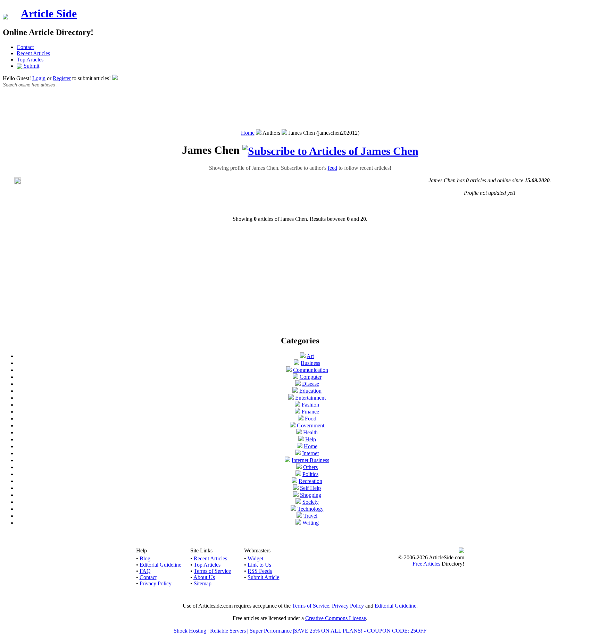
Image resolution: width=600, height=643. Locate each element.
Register (62, 78)
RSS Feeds (260, 571)
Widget (255, 558)
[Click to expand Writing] (298, 523)
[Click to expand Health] (299, 432)
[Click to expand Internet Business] (287, 460)
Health (310, 432)
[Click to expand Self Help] (296, 488)
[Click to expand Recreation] (294, 481)
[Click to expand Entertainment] (291, 398)
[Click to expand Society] (298, 502)
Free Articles (426, 564)
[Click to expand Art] (303, 356)
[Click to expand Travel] (299, 516)
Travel (310, 516)
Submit (30, 66)
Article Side (49, 13)
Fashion (310, 405)
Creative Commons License (335, 618)
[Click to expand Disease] (298, 384)
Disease (310, 384)
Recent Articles (33, 53)
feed (332, 168)
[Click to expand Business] (296, 363)
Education (310, 391)
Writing (310, 523)
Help (310, 439)
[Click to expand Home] (299, 446)
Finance (310, 412)
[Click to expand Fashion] (297, 405)
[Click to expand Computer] (295, 377)
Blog (145, 558)
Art (310, 356)
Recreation (310, 481)
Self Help (310, 488)
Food (310, 418)
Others (310, 467)
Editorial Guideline (160, 565)
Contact (25, 47)
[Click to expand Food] (300, 418)
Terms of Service (212, 571)
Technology (311, 509)
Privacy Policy (156, 583)
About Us (204, 577)
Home (248, 133)
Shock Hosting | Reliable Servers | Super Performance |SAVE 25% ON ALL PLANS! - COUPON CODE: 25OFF (300, 631)
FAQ (145, 571)
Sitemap (202, 583)
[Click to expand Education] (295, 391)
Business (310, 363)
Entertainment (310, 398)
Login (38, 78)
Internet (310, 453)
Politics (310, 474)
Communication (310, 370)
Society (310, 502)
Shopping (310, 495)
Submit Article (263, 577)
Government (310, 425)
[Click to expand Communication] (289, 370)
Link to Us (259, 565)
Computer (311, 377)
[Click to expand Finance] (297, 412)
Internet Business (310, 460)
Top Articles (30, 59)
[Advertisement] (300, 112)
